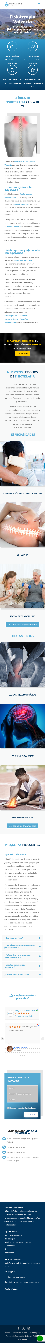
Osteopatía (22, 554)
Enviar (31, 1114)
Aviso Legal (34, 1333)
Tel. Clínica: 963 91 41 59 (16, 1147)
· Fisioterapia (9, 1239)
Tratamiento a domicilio (22, 616)
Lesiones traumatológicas (22, 694)
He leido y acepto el (22, 1108)
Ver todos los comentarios (24, 1016)
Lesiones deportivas (22, 817)
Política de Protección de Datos (19, 1336)
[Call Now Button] (40, 1338)
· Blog (6, 1249)
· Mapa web (9, 1253)
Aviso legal (30, 1108)
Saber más (22, 353)
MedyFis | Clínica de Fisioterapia (27, 1011)
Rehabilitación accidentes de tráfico (22, 493)
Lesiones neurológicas (22, 756)
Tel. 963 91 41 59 (10, 1272)
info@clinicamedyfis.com (14, 1277)
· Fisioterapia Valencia (13, 1235)
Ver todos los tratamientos (22, 826)
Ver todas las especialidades (22, 624)
